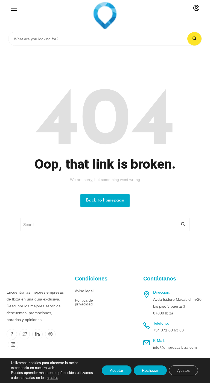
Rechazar (150, 370)
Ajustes (183, 370)
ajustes (52, 378)
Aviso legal (84, 291)
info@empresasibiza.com (175, 347)
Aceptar (116, 370)
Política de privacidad (84, 302)
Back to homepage (105, 200)
